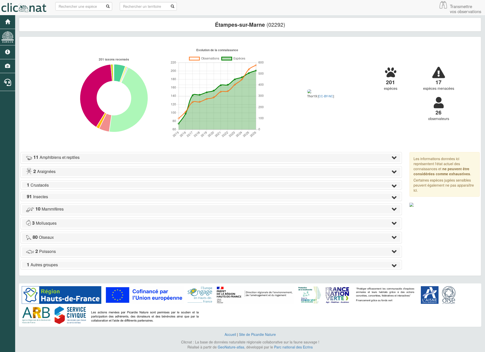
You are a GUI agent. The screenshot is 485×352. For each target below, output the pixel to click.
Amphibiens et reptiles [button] (56, 157)
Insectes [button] (37, 196)
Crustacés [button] (38, 185)
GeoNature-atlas (231, 346)
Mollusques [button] (44, 223)
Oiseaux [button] (43, 237)
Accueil (230, 334)
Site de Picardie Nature (257, 334)
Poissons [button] (45, 251)
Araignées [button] (44, 171)
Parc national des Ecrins (293, 346)
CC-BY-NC (326, 96)
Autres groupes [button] (42, 265)
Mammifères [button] (49, 209)
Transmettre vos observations (465, 8)
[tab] (211, 158)
